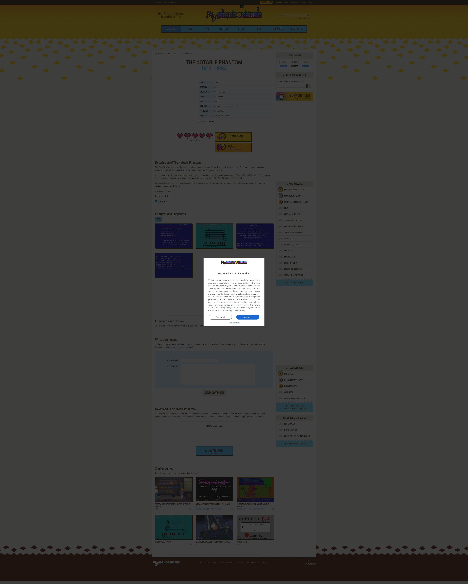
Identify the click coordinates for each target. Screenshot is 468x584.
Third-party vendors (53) (230, 294)
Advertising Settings (224, 307)
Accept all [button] (248, 317)
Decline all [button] (220, 317)
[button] (234, 322)
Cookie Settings (226, 310)
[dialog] (234, 292)
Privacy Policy (239, 310)
